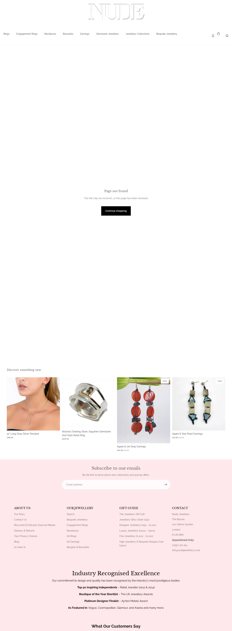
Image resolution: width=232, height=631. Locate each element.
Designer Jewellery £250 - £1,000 (137, 525)
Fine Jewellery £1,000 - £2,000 (136, 536)
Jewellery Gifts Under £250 (134, 519)
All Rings (71, 536)
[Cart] (218, 34)
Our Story (19, 514)
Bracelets (68, 33)
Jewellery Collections (137, 33)
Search (71, 514)
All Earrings (73, 541)
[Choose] (110, 423)
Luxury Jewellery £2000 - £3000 (137, 530)
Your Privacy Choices (25, 536)
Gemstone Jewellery (107, 33)
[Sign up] (165, 484)
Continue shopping (116, 210)
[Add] (55, 425)
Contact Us (20, 519)
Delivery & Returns (24, 530)
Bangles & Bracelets (78, 547)
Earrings (84, 33)
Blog (16, 541)
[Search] (227, 35)
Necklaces (50, 33)
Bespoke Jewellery (166, 33)
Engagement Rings (27, 33)
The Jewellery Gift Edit (132, 514)
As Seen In (20, 547)
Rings (6, 33)
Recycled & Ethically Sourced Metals (34, 525)
